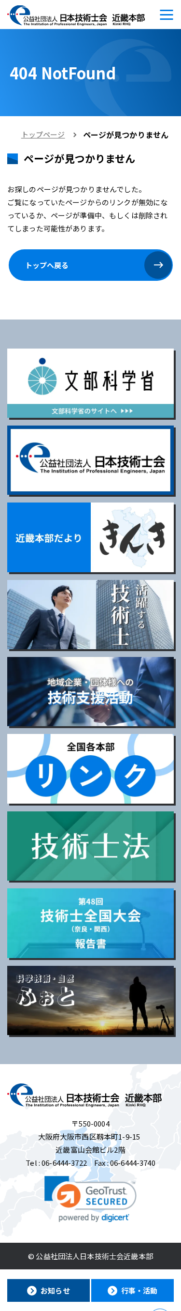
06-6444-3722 (64, 1163)
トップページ (43, 134)
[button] (90, 1199)
